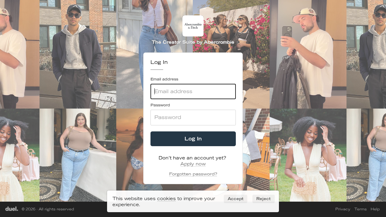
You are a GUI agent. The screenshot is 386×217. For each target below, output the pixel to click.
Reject (263, 198)
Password (160, 105)
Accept (236, 198)
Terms (360, 209)
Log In (193, 138)
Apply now (193, 164)
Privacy (342, 209)
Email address (164, 79)
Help (375, 209)
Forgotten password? (193, 173)
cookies (166, 198)
